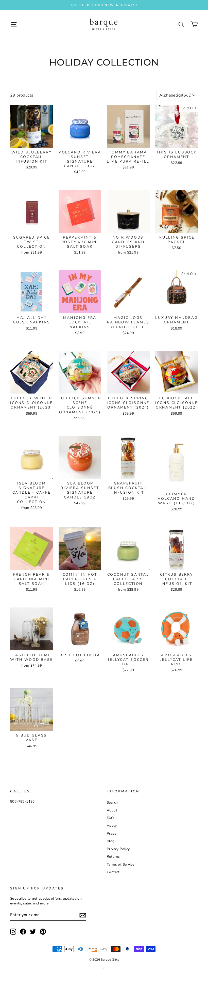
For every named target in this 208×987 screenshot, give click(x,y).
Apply (112, 825)
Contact (113, 872)
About (112, 810)
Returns (113, 856)
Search (112, 802)
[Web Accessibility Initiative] (2, 981)
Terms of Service (120, 864)
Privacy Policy (118, 849)
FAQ (110, 818)
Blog (111, 841)
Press (111, 833)
